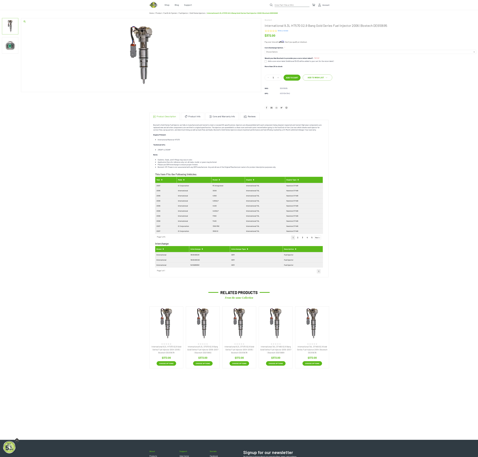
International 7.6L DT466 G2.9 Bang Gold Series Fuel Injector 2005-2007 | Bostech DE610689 (275, 349)
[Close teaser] (17, 440)
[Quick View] (163, 333)
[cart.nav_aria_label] (313, 5)
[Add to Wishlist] (169, 333)
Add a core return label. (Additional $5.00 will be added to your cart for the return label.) (301, 61)
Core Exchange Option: (275, 48)
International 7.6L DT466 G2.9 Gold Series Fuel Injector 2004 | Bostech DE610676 (312, 349)
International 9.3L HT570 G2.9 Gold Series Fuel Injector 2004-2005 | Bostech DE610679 (166, 349)
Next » (317, 237)
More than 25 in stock (273, 66)
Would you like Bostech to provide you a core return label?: (292, 58)
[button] (9, 447)
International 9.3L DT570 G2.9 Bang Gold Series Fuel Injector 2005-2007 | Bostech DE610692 (202, 349)
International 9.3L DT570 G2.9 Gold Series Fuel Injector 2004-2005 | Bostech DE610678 (239, 349)
